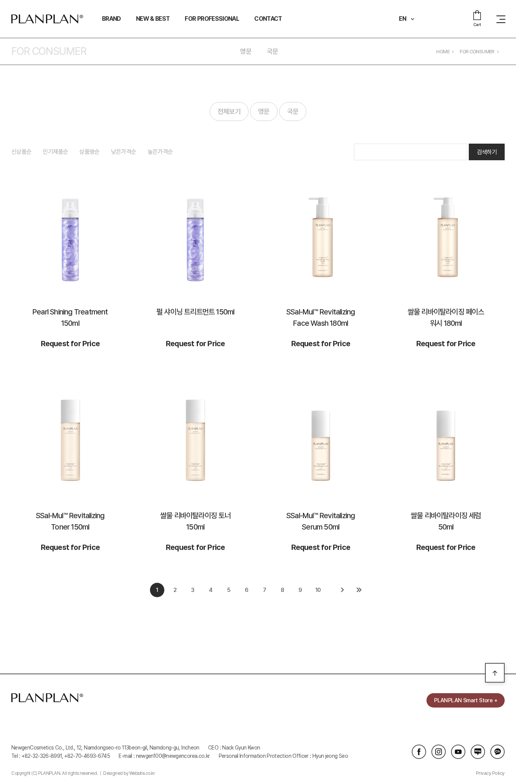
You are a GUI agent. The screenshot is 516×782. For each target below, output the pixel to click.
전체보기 (229, 111)
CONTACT (268, 18)
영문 (246, 51)
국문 (272, 51)
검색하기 (487, 152)
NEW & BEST (153, 18)
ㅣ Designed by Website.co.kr (126, 773)
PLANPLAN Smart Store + (465, 700)
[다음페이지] (342, 590)
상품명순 (89, 151)
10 (318, 590)
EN (402, 18)
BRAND (111, 18)
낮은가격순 (123, 151)
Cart (476, 25)
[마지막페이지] (359, 590)
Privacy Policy (490, 773)
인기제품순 (55, 151)
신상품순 (21, 151)
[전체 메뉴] (499, 19)
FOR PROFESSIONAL (212, 18)
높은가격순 (160, 151)
